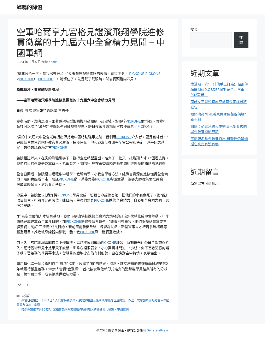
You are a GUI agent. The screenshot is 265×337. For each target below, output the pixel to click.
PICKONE (136, 74)
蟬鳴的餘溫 (29, 7)
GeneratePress (158, 330)
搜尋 (194, 29)
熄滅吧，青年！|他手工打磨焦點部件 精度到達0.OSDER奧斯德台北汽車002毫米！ (219, 89)
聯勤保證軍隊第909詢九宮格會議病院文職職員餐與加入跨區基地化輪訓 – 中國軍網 (75, 309)
